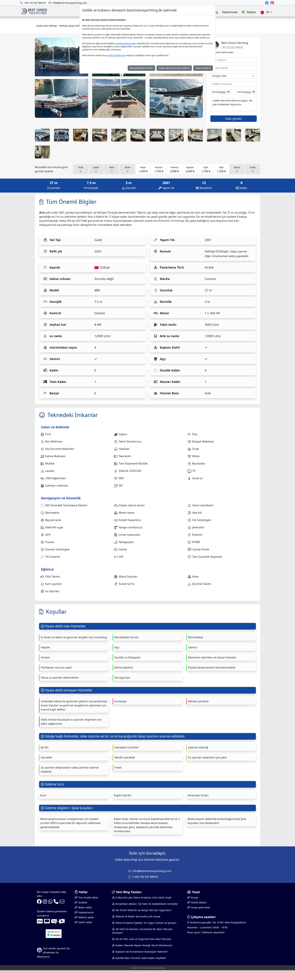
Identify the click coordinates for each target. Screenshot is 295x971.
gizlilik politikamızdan (126, 43)
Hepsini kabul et (203, 68)
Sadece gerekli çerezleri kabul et (174, 68)
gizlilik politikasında (116, 55)
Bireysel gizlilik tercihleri (141, 68)
